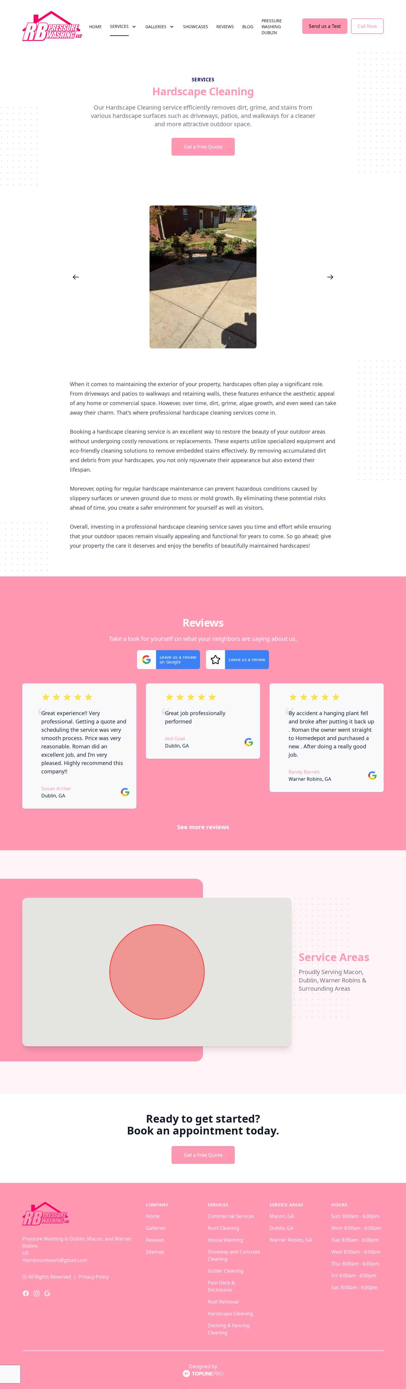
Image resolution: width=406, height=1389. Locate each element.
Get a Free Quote (203, 146)
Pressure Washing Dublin (272, 26)
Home (95, 26)
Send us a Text (325, 26)
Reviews (225, 26)
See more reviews (203, 827)
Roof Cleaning (223, 1228)
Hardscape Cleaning (230, 1313)
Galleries (156, 1228)
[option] (139, 277)
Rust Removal (223, 1301)
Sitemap (155, 1252)
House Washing (225, 1240)
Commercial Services (231, 1216)
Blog (247, 26)
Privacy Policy (93, 1276)
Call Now (367, 26)
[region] (203, 277)
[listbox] (203, 277)
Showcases (195, 26)
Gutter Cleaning (225, 1271)
